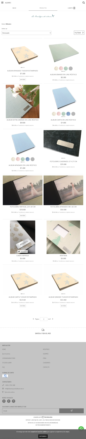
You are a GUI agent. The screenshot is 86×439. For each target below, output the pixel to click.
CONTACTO (46, 367)
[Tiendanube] (43, 417)
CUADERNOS (46, 363)
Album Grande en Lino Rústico (63, 74)
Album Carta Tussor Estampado (23, 297)
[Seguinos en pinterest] (13, 401)
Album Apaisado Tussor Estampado (22, 71)
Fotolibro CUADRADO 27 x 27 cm (63, 161)
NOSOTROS (46, 349)
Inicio (3, 24)
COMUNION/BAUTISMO (8, 358)
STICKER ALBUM (6, 363)
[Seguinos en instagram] (4, 401)
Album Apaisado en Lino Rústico (23, 165)
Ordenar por (4, 28)
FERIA (44, 358)
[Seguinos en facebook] (8, 401)
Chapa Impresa (22, 255)
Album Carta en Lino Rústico (63, 120)
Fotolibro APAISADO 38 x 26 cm (63, 207)
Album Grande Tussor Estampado (63, 297)
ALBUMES (45, 354)
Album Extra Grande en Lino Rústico (23, 120)
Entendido (43, 436)
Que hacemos (6, 354)
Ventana (63, 255)
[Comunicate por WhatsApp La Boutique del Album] (81, 428)
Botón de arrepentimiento (43, 425)
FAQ (3, 367)
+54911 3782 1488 (10, 385)
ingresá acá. (55, 423)
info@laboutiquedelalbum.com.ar (14, 389)
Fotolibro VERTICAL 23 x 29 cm (22, 207)
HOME (4, 349)
